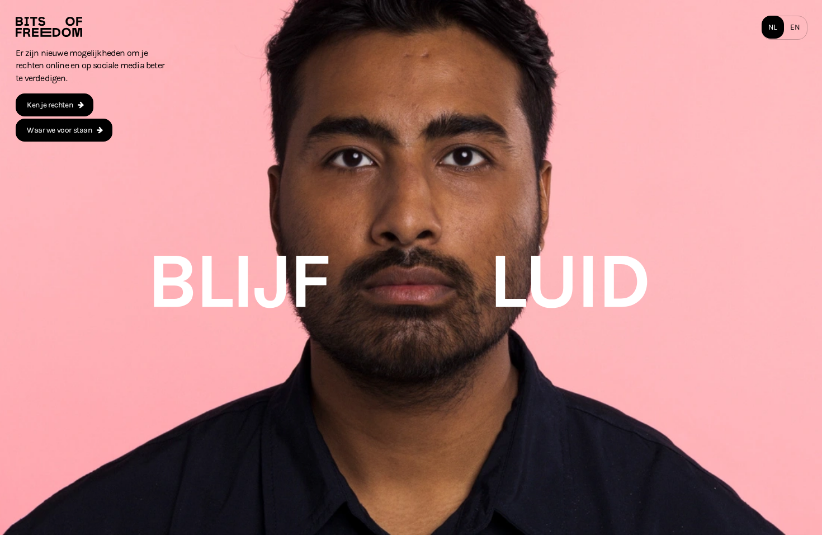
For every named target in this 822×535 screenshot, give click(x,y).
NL (772, 27)
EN (795, 27)
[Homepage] (49, 27)
